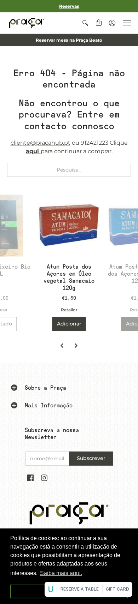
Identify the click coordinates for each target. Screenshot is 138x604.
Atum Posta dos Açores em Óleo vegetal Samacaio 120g (69, 277)
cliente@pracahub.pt (40, 142)
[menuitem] (85, 23)
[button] (85, 23)
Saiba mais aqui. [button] (61, 573)
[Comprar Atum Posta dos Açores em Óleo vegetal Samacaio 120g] (69, 225)
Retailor (69, 309)
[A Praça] (26, 23)
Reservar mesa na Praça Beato (69, 40)
